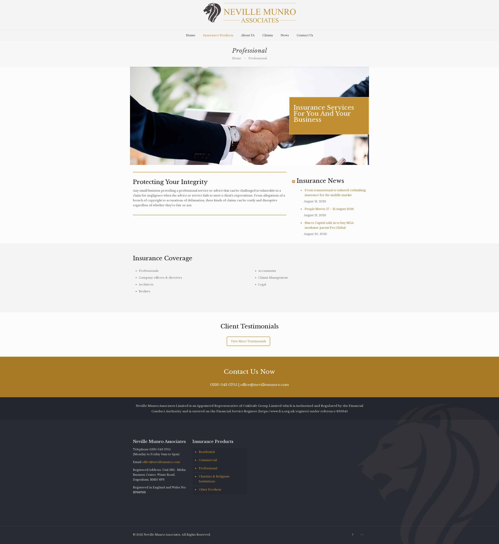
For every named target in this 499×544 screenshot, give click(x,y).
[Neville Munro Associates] (249, 14)
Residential (207, 452)
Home (236, 58)
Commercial (208, 460)
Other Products (210, 489)
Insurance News (320, 180)
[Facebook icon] (352, 534)
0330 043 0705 (223, 384)
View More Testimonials (248, 341)
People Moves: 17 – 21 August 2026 (329, 209)
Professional (208, 468)
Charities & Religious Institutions (214, 479)
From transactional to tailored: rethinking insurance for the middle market (335, 192)
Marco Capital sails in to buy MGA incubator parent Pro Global (329, 225)
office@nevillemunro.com (264, 384)
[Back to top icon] (362, 535)
